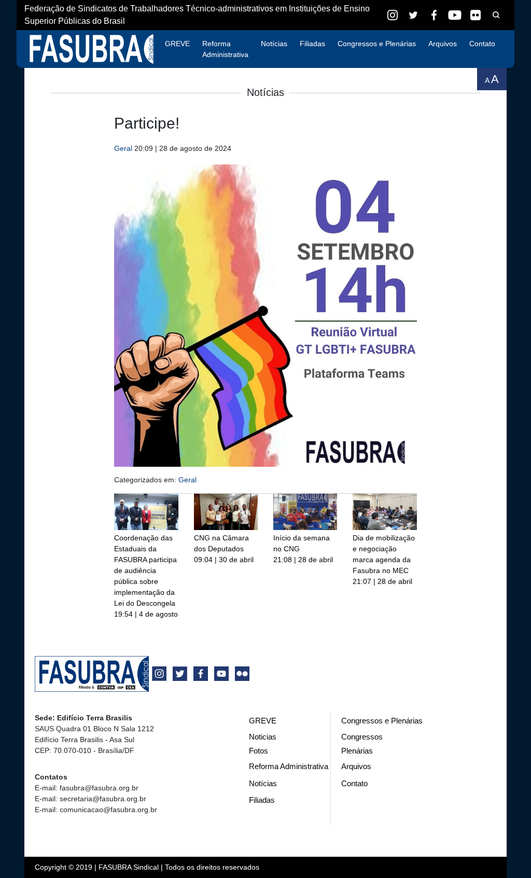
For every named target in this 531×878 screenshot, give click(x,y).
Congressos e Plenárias (377, 43)
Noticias (262, 736)
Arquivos (442, 43)
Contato (482, 43)
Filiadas (312, 43)
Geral (123, 148)
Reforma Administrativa (225, 49)
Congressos (362, 736)
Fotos (258, 750)
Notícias (274, 43)
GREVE (177, 43)
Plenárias (357, 750)
